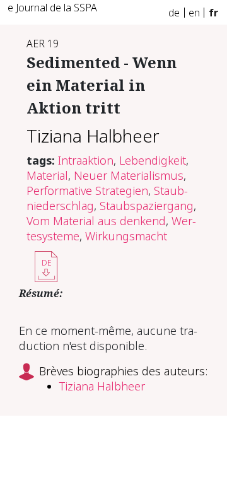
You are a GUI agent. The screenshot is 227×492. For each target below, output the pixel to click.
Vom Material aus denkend (96, 220)
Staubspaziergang (147, 205)
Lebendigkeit (152, 160)
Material (47, 175)
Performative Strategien (87, 190)
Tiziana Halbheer (93, 136)
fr (213, 13)
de (174, 13)
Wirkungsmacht (126, 235)
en (194, 13)
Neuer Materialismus (128, 175)
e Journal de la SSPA (52, 8)
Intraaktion (86, 160)
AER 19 (42, 43)
